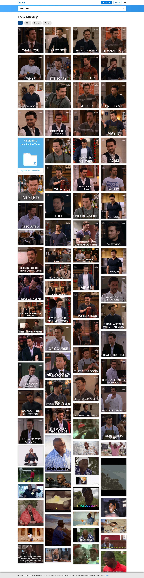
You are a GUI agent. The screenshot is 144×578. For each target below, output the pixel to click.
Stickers (37, 23)
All (20, 23)
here (106, 575)
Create (107, 2)
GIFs (27, 23)
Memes (47, 23)
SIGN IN (117, 2)
